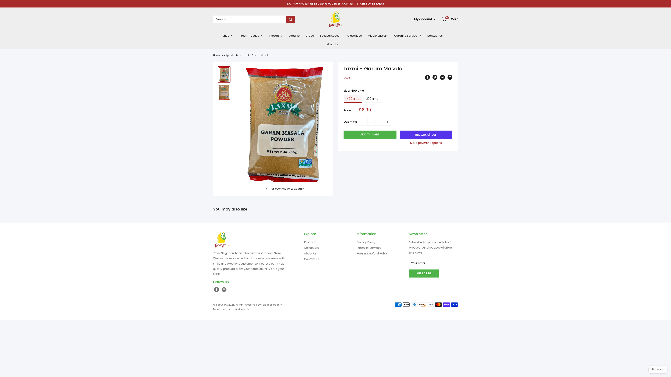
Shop (225, 36)
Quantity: (350, 122)
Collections (311, 248)
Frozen (274, 36)
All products (231, 55)
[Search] (290, 19)
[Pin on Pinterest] (434, 77)
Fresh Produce (249, 36)
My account (423, 19)
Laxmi (347, 77)
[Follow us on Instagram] (223, 289)
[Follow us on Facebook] (216, 289)
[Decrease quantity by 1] (363, 121)
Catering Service (405, 36)
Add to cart (370, 134)
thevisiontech (240, 309)
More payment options (426, 143)
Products (310, 242)
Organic (294, 36)
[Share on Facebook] (427, 77)
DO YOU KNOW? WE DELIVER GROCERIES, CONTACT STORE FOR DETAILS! (335, 3)
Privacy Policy (365, 242)
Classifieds (354, 36)
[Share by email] (449, 77)
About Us (332, 44)
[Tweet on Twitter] (442, 77)
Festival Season (330, 36)
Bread (310, 36)
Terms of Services (368, 248)
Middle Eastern (378, 36)
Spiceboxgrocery (271, 304)
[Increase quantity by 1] (387, 121)
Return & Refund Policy (372, 254)
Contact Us (435, 36)
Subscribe (423, 273)
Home (217, 55)
